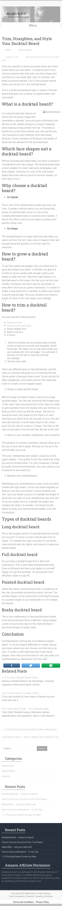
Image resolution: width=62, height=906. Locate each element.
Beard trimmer (14, 322)
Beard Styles (25, 50)
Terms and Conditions (23, 902)
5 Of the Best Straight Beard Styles (20, 677)
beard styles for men (44, 57)
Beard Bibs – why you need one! (19, 804)
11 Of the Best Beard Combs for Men (21, 814)
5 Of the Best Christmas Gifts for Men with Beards (29, 729)
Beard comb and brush (19, 325)
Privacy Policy (42, 902)
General (6, 776)
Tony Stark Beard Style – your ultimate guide (25, 708)
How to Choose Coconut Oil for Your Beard (24, 799)
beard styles (30, 57)
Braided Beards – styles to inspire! (20, 794)
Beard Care (8, 765)
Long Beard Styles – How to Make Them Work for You (30, 738)
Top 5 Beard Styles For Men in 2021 (20, 693)
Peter (8, 50)
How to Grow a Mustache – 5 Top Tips (22, 809)
